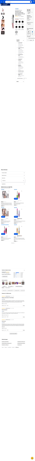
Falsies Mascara (20, 344)
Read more (3, 326)
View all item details (20, 78)
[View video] (12, 22)
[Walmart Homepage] (3, 2)
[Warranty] (23, 180)
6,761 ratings (22, 16)
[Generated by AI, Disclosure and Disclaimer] (26, 78)
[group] (19, 16)
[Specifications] (24, 175)
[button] (11, 21)
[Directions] (24, 178)
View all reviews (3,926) (13, 333)
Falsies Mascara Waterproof (21, 341)
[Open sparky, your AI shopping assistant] (32, 458)
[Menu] (1, 2)
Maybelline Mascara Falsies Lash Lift (6, 343)
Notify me (29, 24)
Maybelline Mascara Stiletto (21, 343)
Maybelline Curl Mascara (5, 344)
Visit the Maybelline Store (18, 10)
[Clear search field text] (29, 2)
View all (23, 280)
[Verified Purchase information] (10, 296)
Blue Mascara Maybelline (5, 341)
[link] (23, 283)
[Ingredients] (24, 184)
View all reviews (5, 276)
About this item (4, 169)
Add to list (31, 40)
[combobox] (18, 2)
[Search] (30, 2)
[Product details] (24, 172)
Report (24, 305)
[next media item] (12, 21)
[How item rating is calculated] (10, 274)
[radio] (16, 22)
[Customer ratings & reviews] (24, 270)
